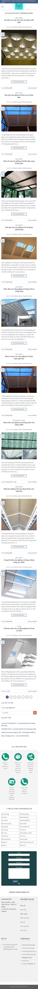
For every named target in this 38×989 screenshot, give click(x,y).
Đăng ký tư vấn (27, 957)
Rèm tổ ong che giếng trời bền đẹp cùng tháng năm (19, 162)
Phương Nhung (26, 13)
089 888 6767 (11, 708)
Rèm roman (23, 914)
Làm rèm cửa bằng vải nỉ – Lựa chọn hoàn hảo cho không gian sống (18, 724)
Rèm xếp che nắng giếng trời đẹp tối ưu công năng (19, 290)
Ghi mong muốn (19, 867)
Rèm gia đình (19, 18)
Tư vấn (23, 420)
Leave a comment (32, 88)
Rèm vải (22, 905)
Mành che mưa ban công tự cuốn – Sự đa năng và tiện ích (18, 732)
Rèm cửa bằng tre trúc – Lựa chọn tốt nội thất (15, 736)
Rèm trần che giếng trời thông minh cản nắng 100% (19, 423)
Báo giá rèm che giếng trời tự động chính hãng (19, 228)
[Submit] (35, 712)
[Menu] (2, 6)
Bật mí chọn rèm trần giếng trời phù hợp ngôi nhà (19, 357)
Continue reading (19, 81)
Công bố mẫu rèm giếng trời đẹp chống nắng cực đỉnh (19, 561)
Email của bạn (19, 862)
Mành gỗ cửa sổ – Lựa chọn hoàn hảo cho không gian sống (18, 729)
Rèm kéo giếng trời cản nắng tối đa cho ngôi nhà (19, 490)
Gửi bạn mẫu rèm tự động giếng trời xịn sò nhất (19, 629)
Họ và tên (19, 852)
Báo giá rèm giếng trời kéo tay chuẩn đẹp (19, 96)
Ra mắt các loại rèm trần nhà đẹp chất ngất (19, 21)
